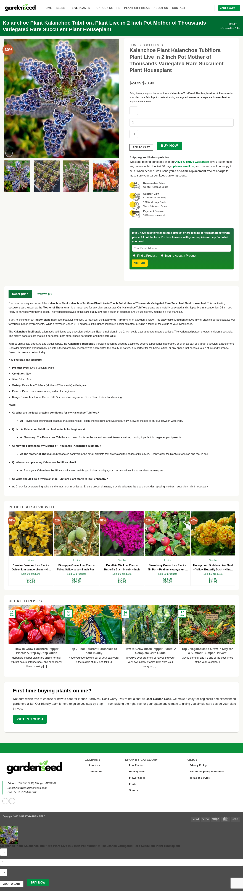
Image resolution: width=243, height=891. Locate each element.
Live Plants (81, 7)
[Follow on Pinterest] (12, 801)
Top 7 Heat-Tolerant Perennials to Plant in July (93, 651)
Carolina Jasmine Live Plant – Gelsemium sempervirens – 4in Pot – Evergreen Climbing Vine (31, 568)
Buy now (169, 145)
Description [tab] (20, 293)
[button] (209, 7)
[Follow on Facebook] (5, 801)
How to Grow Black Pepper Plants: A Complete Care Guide (150, 651)
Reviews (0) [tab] (44, 293)
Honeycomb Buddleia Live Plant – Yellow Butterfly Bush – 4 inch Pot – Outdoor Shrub (213, 568)
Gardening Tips (108, 7)
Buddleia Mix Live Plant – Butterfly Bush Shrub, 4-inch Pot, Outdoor (122, 568)
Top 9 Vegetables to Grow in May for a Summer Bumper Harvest (207, 651)
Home (48, 7)
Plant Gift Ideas (137, 7)
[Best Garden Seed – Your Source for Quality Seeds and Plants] (20, 8)
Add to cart (141, 147)
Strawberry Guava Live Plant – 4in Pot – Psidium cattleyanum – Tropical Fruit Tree (167, 568)
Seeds (60, 7)
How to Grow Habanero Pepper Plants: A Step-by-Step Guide (37, 651)
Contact (178, 7)
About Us (161, 7)
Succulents (230, 28)
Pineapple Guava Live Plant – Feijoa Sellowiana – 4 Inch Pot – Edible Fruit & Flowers (76, 568)
